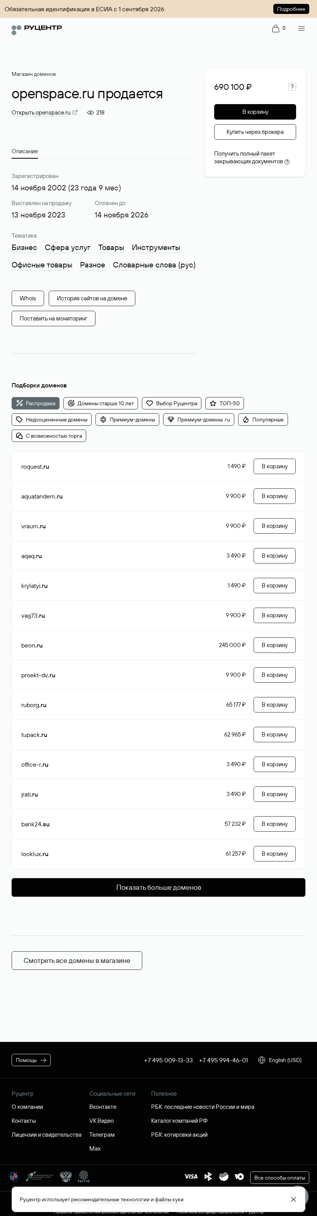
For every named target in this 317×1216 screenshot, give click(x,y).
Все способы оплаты (279, 1177)
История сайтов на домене (92, 298)
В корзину (255, 111)
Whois (28, 298)
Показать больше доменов (158, 887)
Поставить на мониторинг (53, 318)
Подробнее (291, 8)
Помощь (26, 1060)
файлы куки (169, 1199)
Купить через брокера (255, 131)
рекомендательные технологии (110, 1199)
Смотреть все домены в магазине (77, 960)
